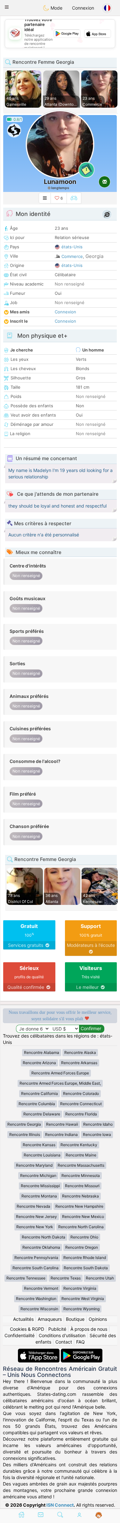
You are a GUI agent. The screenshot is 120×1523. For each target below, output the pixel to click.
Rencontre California (39, 1093)
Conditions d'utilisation (62, 1335)
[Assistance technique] (99, 1515)
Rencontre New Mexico (83, 1216)
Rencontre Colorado (81, 1093)
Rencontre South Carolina (35, 1267)
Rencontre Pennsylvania (36, 1257)
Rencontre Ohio (84, 1237)
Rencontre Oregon (81, 1247)
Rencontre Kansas (39, 1144)
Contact (63, 1342)
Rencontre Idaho (98, 1124)
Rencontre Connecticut (81, 1103)
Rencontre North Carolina (81, 1226)
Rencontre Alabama (41, 1052)
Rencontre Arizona (39, 1062)
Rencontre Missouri (82, 1185)
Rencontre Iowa (97, 1134)
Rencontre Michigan (38, 1175)
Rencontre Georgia (24, 1124)
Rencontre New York (34, 1226)
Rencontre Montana (39, 1196)
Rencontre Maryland (34, 1165)
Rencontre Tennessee (25, 1278)
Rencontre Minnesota (80, 1175)
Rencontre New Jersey (36, 1216)
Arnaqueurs (50, 1319)
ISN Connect (60, 1505)
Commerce (72, 256)
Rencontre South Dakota (86, 1267)
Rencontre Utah (100, 1278)
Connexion (83, 8)
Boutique (75, 1319)
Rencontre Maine (81, 1155)
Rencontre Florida (81, 1114)
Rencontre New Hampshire (79, 1206)
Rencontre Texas (66, 1278)
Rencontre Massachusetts (81, 1165)
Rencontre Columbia (37, 1103)
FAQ (80, 1342)
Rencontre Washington (36, 1298)
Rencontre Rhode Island (84, 1257)
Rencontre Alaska (80, 1052)
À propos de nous (88, 1329)
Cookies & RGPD (27, 1329)
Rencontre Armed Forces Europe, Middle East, (60, 1083)
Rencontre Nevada (33, 1206)
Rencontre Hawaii (62, 1124)
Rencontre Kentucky (78, 1144)
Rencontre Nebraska (80, 1196)
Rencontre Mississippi (40, 1185)
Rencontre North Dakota (43, 1237)
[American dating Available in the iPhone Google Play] (81, 1351)
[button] (6, 7)
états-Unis (72, 246)
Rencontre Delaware (41, 1114)
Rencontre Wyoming (81, 1308)
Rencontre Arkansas (79, 1062)
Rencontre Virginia (79, 1288)
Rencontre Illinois (24, 1134)
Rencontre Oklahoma (41, 1247)
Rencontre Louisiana (42, 1155)
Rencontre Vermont (41, 1288)
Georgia (94, 256)
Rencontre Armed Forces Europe (60, 1073)
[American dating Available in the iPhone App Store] (39, 1351)
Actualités (23, 1319)
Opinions (98, 1319)
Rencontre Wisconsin (39, 1308)
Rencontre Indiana (61, 1134)
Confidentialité (19, 1335)
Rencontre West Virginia (82, 1298)
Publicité (57, 1329)
